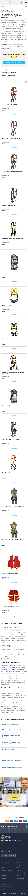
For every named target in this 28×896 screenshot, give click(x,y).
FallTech (9, 70)
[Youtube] (20, 821)
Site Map (18, 867)
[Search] (26, 6)
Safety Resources (5, 862)
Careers (3, 867)
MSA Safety (13, 72)
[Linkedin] (25, 821)
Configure (14, 114)
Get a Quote (14, 797)
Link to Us (18, 875)
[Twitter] (16, 821)
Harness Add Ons (18, 77)
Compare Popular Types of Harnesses (14, 62)
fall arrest (18, 673)
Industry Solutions (5, 873)
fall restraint (4, 669)
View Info (14, 549)
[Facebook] (11, 821)
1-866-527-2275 (14, 803)
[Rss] (7, 821)
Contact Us (18, 870)
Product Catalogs (20, 878)
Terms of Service (5, 875)
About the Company (5, 865)
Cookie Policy (4, 878)
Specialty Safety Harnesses (7, 77)
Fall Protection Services (6, 870)
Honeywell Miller (5, 72)
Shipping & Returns (20, 865)
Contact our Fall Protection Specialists (11, 46)
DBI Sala (3, 70)
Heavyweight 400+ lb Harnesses (8, 75)
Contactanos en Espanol (21, 873)
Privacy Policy (19, 862)
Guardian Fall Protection (18, 70)
